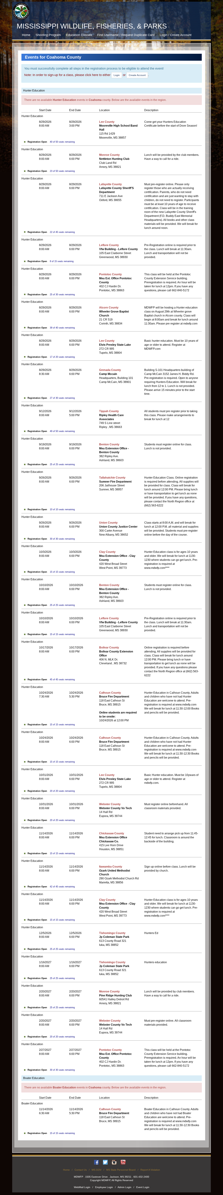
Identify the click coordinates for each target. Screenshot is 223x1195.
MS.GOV (96, 1169)
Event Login (142, 1187)
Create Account (137, 75)
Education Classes (79, 35)
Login (117, 75)
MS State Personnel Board (121, 1169)
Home (26, 35)
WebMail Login (82, 1187)
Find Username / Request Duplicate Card (126, 35)
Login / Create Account (175, 35)
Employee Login (104, 1187)
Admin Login (124, 1187)
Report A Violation (150, 1169)
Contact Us (81, 1169)
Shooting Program (48, 35)
